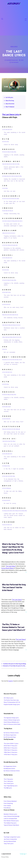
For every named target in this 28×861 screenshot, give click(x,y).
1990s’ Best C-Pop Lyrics (10, 750)
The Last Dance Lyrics (10, 114)
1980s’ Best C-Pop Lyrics (10, 752)
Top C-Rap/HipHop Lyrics (10, 785)
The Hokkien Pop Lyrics (10, 823)
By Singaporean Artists (10, 766)
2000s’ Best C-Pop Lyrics (10, 748)
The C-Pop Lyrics (8, 779)
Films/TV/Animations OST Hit (12, 702)
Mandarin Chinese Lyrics (10, 814)
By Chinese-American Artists (12, 770)
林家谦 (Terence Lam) (13, 60)
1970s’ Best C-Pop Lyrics (10, 754)
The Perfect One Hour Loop (11, 700)
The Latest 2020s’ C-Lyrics (11, 743)
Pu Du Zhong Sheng (7, 568)
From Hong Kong (8, 803)
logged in (10, 681)
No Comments (15, 62)
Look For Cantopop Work (10, 818)
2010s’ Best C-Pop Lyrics (10, 745)
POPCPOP (8, 854)
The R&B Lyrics (8, 788)
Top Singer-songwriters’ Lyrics (12, 837)
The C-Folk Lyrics (8, 781)
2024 (22, 60)
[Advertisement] (14, 22)
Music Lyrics (14, 46)
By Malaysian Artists (9, 768)
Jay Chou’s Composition (10, 839)
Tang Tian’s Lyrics (8, 843)
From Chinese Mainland (10, 801)
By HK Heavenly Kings (10, 737)
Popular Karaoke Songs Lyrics (12, 704)
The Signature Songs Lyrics (11, 717)
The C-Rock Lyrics (9, 783)
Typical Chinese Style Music (11, 825)
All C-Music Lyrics (8, 698)
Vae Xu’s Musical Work (10, 841)
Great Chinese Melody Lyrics (11, 722)
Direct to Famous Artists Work (12, 724)
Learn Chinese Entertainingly (11, 816)
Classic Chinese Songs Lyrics (12, 720)
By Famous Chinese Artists (11, 732)
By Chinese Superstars (10, 735)
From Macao (7, 807)
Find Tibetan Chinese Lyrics (11, 820)
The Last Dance (11, 566)
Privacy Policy (5, 857)
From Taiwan (7, 805)
